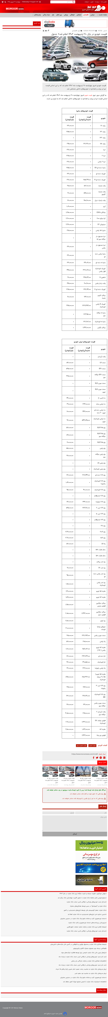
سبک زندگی (46, 15)
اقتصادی (85, 15)
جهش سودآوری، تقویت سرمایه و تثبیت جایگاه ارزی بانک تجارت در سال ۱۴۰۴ (82, 894)
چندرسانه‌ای (37, 15)
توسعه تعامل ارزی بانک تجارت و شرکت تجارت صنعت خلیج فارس (86, 927)
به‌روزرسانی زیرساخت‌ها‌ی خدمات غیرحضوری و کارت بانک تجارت (87, 923)
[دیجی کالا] (74, 24)
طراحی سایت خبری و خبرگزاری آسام (53, 1013)
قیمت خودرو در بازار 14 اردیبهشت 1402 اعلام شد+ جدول (67, 781)
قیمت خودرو (88, 95)
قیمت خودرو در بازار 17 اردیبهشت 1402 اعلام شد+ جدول (100, 781)
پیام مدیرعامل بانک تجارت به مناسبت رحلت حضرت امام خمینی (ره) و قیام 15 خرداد (81, 969)
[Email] (46, 30)
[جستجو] (73, 1)
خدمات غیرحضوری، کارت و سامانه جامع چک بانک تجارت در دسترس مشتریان (83, 919)
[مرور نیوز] (54, 8)
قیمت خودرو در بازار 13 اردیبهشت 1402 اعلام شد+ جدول (51, 781)
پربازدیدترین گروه (100, 939)
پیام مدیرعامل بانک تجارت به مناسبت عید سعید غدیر (90, 973)
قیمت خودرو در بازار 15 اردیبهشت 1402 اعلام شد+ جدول (84, 781)
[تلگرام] (101, 758)
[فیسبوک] (93, 758)
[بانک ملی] (54, 856)
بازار (53, 15)
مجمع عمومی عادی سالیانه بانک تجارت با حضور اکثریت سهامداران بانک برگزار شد (82, 898)
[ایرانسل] (54, 880)
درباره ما (97, 2)
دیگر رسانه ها (101, 990)
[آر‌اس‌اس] (104, 758)
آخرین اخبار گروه (100, 889)
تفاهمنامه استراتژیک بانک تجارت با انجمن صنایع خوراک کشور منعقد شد (84, 982)
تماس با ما (104, 2)
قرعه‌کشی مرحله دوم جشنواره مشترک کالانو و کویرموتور (89, 948)
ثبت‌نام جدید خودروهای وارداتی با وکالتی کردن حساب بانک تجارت (86, 902)
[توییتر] (97, 758)
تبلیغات (87, 2)
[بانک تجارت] (54, 845)
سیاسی (92, 15)
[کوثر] (54, 868)
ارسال (75, 834)
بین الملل (59, 15)
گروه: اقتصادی (76, 31)
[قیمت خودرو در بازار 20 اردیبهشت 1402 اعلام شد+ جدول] (74, 58)
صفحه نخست (102, 15)
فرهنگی (72, 15)
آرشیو (92, 2)
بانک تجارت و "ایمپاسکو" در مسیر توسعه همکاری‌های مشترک (88, 906)
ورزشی (66, 15)
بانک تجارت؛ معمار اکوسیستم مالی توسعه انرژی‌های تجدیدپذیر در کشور (85, 910)
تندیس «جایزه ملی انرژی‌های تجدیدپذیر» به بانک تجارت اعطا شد (87, 914)
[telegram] (2, 2)
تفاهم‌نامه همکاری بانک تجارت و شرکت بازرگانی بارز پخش (88, 961)
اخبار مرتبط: (102, 762)
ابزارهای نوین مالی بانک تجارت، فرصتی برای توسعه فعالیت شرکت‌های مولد (83, 953)
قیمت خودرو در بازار (81, 745)
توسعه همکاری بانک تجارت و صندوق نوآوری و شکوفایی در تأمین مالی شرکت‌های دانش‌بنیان (78, 944)
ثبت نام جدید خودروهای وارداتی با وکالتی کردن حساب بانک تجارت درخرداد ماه (82, 957)
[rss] (5, 2)
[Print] (43, 30)
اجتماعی (79, 15)
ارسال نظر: (102, 806)
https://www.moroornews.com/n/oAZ (85, 754)
